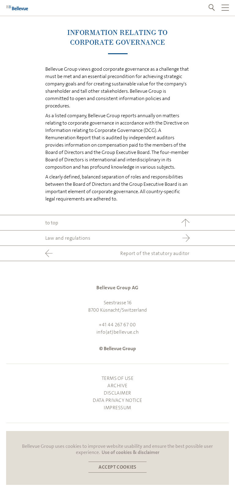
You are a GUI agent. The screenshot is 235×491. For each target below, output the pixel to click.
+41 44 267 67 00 (117, 324)
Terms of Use (118, 378)
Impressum (117, 407)
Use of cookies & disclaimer (130, 452)
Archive (117, 385)
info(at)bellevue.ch (117, 332)
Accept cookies (117, 467)
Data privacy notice (117, 400)
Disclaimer (117, 393)
